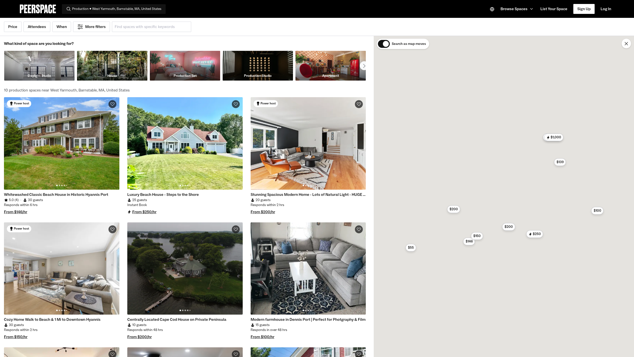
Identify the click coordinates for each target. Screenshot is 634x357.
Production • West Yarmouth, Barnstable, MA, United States (116, 9)
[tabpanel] (61, 143)
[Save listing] (112, 104)
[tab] (57, 185)
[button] (517, 9)
